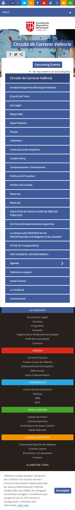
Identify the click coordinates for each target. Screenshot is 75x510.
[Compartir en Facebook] (10, 54)
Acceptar (62, 490)
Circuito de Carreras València (31, 78)
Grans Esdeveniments (37, 375)
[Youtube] (44, 3)
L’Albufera (16, 140)
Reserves (15, 194)
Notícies (37, 394)
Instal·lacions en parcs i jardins (37, 425)
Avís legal (15, 105)
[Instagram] (31, 3)
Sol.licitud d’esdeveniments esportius (32, 224)
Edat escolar (37, 370)
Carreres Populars (37, 357)
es (18, 3)
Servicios (37, 321)
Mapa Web (16, 114)
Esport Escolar (18, 123)
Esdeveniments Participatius (37, 366)
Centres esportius (37, 421)
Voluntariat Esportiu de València (37, 444)
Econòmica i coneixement (37, 453)
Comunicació (17, 298)
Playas (14, 131)
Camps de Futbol (37, 417)
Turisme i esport (37, 448)
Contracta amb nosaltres (25, 149)
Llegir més (23, 505)
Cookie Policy (18, 158)
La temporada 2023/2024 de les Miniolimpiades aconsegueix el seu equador (36, 234)
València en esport (21, 272)
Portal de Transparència (24, 245)
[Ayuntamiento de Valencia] (3, 3)
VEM (37, 398)
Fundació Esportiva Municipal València (33, 87)
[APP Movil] (57, 3)
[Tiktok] (50, 3)
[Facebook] (37, 3)
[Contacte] (63, 3)
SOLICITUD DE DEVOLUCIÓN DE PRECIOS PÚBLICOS (34, 213)
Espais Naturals (37, 430)
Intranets (37, 330)
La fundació (17, 289)
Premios (37, 457)
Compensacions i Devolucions (27, 167)
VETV (37, 402)
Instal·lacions (18, 281)
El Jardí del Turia (20, 96)
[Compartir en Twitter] (16, 54)
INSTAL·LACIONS (37, 409)
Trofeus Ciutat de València (37, 362)
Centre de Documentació (37, 389)
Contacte (37, 343)
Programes (37, 325)
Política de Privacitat (22, 176)
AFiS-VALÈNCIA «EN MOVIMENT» (29, 254)
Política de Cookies (21, 185)
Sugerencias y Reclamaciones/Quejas (37, 334)
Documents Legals (37, 317)
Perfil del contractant (37, 339)
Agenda (14, 263)
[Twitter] (24, 3)
